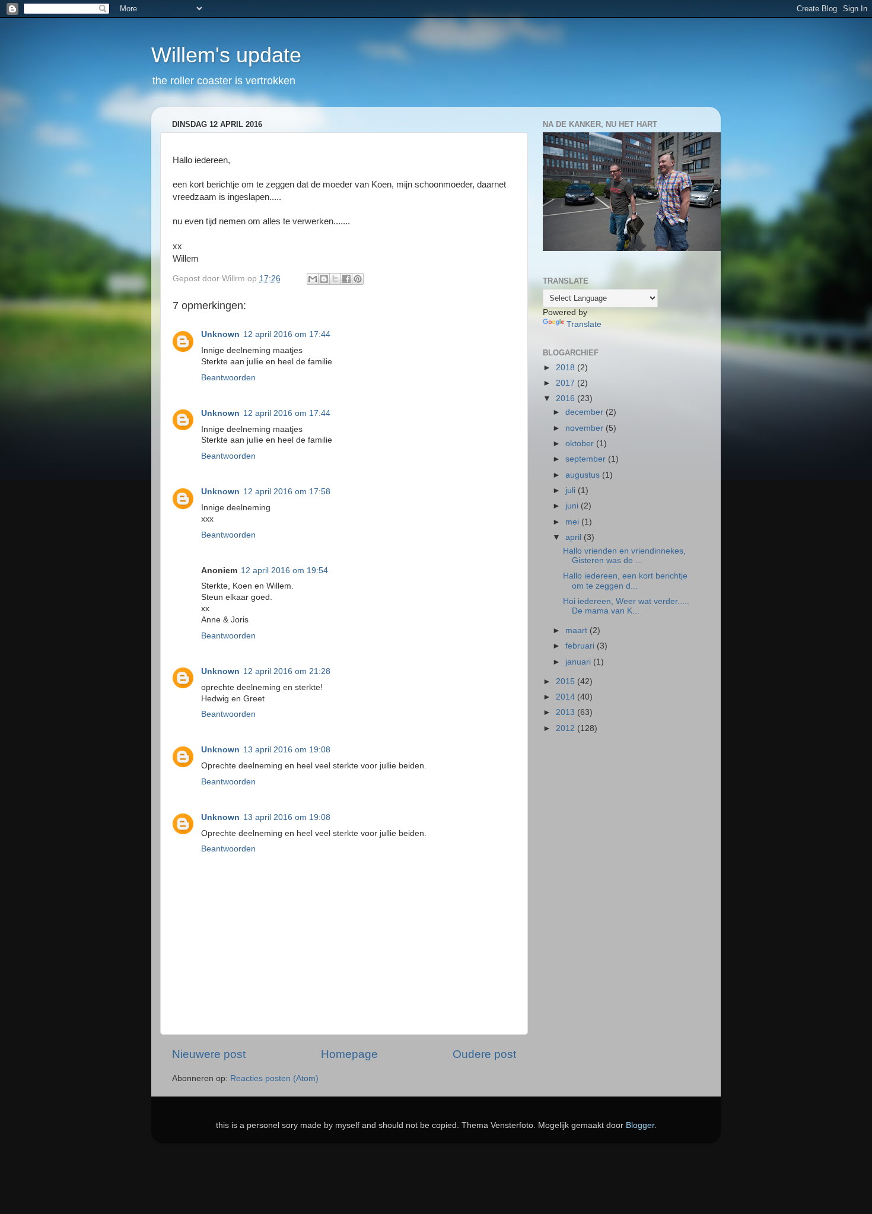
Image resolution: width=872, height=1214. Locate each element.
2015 (566, 681)
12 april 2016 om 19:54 (284, 570)
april (574, 537)
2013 (566, 712)
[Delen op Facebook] (346, 279)
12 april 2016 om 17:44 (286, 334)
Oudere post (484, 1054)
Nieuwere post (209, 1054)
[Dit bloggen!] (324, 279)
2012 (566, 728)
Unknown (220, 334)
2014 (566, 696)
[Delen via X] (335, 279)
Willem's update (226, 55)
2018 (566, 367)
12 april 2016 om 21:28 (286, 671)
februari (581, 645)
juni (573, 505)
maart (577, 630)
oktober (580, 443)
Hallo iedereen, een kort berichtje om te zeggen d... (625, 580)
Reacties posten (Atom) (274, 1078)
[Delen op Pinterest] (358, 279)
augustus (583, 475)
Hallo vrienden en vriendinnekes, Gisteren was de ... (624, 555)
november (585, 428)
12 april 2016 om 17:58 (286, 491)
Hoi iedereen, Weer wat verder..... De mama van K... (626, 606)
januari (579, 661)
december (585, 412)
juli (571, 490)
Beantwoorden (228, 377)
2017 (566, 383)
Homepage (349, 1054)
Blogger (640, 1125)
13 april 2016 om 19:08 (286, 749)
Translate (584, 324)
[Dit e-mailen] (313, 279)
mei (573, 521)
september (586, 459)
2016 (566, 398)
